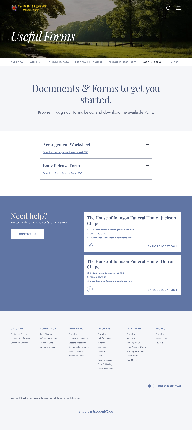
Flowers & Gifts (49, 328)
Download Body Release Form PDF (62, 173)
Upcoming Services (19, 342)
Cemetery (102, 351)
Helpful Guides (104, 338)
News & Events (162, 338)
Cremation (102, 347)
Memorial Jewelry (47, 347)
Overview (73, 334)
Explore (161, 246)
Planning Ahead (105, 359)
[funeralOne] (103, 411)
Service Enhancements (79, 347)
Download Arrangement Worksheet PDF (65, 152)
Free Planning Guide (136, 347)
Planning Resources (135, 351)
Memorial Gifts (46, 342)
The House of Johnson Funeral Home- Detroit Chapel (131, 264)
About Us (161, 328)
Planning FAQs (133, 342)
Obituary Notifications (21, 338)
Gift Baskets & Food (49, 338)
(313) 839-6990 (57, 222)
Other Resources (105, 368)
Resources (104, 328)
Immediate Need (76, 355)
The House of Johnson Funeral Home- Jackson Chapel (131, 220)
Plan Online (132, 359)
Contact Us (27, 234)
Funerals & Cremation (78, 338)
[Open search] (168, 8)
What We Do (76, 328)
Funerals (101, 342)
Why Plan (131, 338)
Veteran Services (76, 351)
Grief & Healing (105, 364)
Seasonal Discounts (77, 342)
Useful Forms (132, 355)
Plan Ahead (134, 328)
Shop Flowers (46, 334)
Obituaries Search (19, 334)
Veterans (101, 355)
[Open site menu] (178, 8)
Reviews (159, 342)
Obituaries (17, 328)
